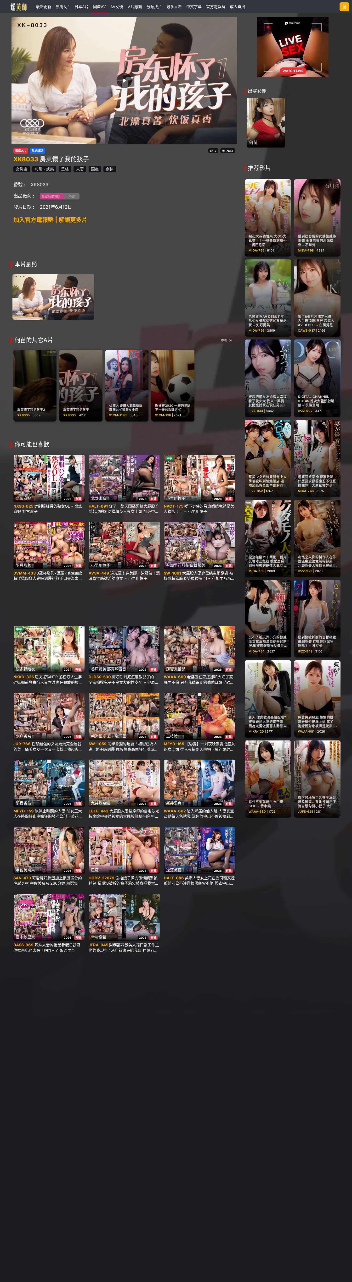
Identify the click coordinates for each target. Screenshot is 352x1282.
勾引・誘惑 (44, 169)
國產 (95, 169)
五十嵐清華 (116, 736)
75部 (71, 196)
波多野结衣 (25, 669)
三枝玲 (172, 736)
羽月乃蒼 (23, 565)
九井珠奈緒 (100, 803)
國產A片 (20, 150)
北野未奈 (98, 498)
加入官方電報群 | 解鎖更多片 (50, 219)
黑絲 (65, 169)
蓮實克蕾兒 (175, 669)
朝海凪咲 (98, 736)
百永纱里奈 (25, 937)
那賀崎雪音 (116, 669)
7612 (229, 150)
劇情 (110, 169)
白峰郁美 (197, 565)
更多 (224, 340)
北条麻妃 (23, 498)
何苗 (253, 142)
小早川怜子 (175, 498)
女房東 (21, 169)
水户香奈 (23, 736)
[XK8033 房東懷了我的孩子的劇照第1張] (53, 296)
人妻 (80, 169)
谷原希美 (98, 669)
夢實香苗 (23, 803)
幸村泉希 (98, 937)
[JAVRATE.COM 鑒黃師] (18, 6)
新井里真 (174, 803)
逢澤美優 (174, 870)
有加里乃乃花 (177, 565)
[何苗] (266, 123)
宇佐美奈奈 (25, 870)
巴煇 (95, 870)
